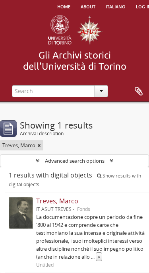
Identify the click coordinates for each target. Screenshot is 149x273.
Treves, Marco (57, 201)
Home (63, 6)
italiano (116, 6)
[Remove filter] (39, 145)
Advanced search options (75, 160)
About (88, 6)
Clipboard (139, 91)
